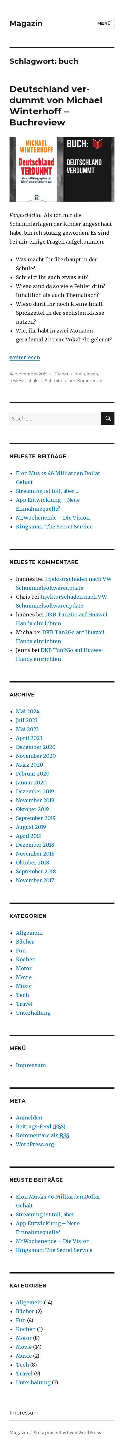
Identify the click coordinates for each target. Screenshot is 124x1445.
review (17, 380)
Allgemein (29, 933)
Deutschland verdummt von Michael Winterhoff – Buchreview (56, 106)
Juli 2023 (27, 720)
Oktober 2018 (32, 862)
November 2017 (35, 880)
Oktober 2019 (32, 809)
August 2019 (31, 827)
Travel (24, 1004)
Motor (24, 968)
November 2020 (36, 756)
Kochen (26, 959)
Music (24, 986)
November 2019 (35, 800)
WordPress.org (35, 1144)
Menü (104, 23)
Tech (22, 995)
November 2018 (35, 853)
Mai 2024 (27, 711)
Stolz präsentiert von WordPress (67, 1432)
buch (79, 373)
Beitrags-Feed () (40, 1126)
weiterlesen (25, 357)
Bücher (61, 373)
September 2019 (36, 818)
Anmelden (29, 1117)
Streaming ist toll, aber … (47, 491)
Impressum (31, 1065)
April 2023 (29, 738)
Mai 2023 (27, 729)
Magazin (26, 23)
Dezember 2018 (35, 845)
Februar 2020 (33, 773)
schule (32, 380)
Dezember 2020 (36, 747)
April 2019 (29, 836)
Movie (24, 977)
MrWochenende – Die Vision (53, 517)
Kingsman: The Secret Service (54, 526)
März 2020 (29, 765)
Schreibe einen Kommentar (73, 380)
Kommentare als (42, 1135)
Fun (21, 950)
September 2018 (36, 871)
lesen (92, 373)
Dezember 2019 (35, 791)
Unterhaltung (33, 1013)
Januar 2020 (31, 782)
